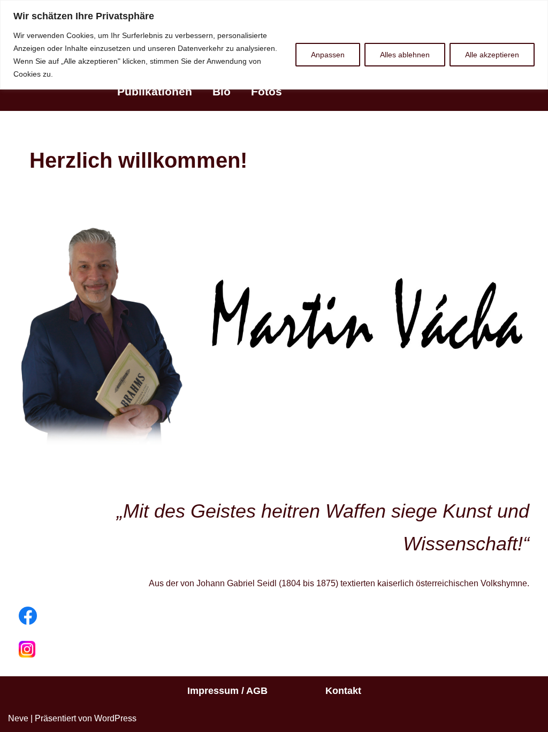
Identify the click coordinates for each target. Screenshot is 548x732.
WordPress (115, 718)
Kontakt (343, 690)
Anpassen (328, 54)
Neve (18, 718)
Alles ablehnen (405, 54)
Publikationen (154, 91)
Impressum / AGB (227, 690)
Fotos (266, 91)
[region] (274, 44)
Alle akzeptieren (492, 54)
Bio (221, 91)
